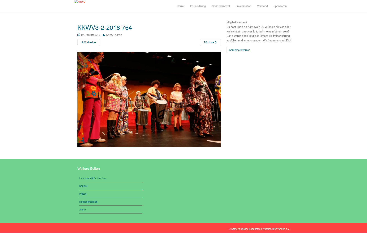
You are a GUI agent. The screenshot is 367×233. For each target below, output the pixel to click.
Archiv (82, 209)
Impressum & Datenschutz (92, 178)
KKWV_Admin (114, 34)
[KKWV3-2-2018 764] (149, 99)
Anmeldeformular (239, 50)
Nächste (209, 42)
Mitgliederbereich (88, 201)
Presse (83, 193)
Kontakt (83, 185)
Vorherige (89, 42)
